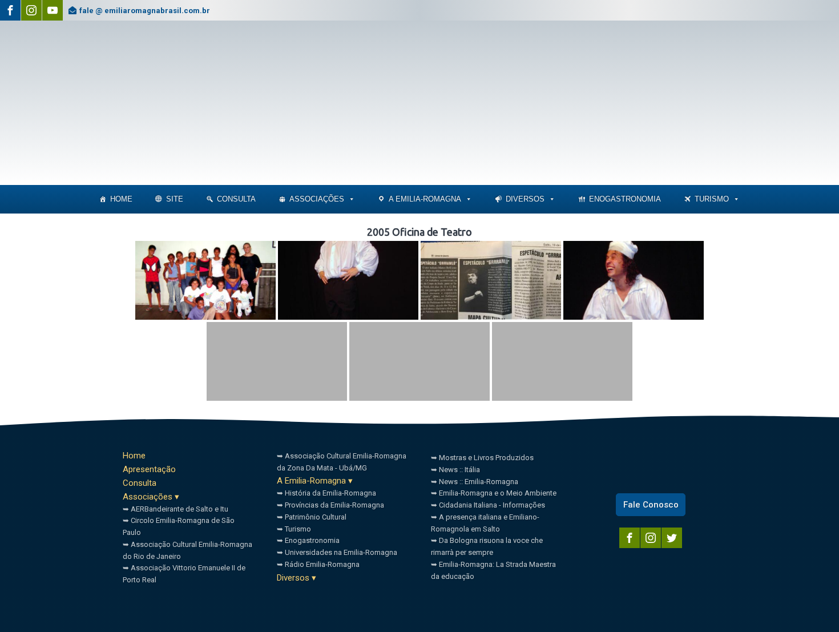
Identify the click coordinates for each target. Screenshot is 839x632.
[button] (351, 199)
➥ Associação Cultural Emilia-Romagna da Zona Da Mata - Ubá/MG (341, 462)
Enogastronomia (625, 199)
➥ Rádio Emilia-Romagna (318, 564)
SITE (174, 199)
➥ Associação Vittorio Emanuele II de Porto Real (184, 573)
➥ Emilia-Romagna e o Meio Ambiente (493, 493)
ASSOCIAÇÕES (316, 199)
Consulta (139, 483)
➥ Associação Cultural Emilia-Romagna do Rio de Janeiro (187, 550)
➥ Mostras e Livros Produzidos (482, 457)
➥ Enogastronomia (308, 540)
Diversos (525, 199)
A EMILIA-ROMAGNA (425, 199)
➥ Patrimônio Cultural (311, 517)
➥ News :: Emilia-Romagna (474, 481)
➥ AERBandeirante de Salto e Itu (175, 509)
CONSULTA (236, 199)
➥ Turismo (294, 529)
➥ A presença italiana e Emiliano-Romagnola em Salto (485, 523)
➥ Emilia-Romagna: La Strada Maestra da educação (493, 570)
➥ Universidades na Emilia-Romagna (337, 552)
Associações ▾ (151, 497)
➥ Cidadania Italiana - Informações (488, 505)
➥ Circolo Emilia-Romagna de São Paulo (179, 526)
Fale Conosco (651, 505)
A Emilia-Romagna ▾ (315, 481)
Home (121, 199)
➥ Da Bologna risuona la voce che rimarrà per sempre (487, 546)
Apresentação (149, 469)
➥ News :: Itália (455, 469)
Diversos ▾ (296, 578)
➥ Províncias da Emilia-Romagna (330, 505)
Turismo (712, 199)
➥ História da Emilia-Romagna (326, 493)
